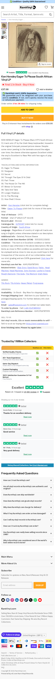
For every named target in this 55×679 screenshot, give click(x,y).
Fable (41, 267)
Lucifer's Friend (43, 270)
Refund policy (30, 653)
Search (4, 653)
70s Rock (5, 283)
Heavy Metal (26, 283)
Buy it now (28, 118)
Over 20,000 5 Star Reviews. (38, 73)
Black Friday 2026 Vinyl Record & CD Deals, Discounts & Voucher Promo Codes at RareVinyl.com (25, 659)
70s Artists (15, 283)
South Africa (24, 227)
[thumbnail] (4, 32)
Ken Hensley (14, 205)
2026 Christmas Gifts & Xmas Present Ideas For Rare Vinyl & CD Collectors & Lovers (25, 664)
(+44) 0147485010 (32, 308)
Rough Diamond (8, 274)
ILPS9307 (20, 224)
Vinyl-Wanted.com (39, 465)
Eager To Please (15, 208)
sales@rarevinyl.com (17, 305)
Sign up (40, 585)
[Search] (50, 14)
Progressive (38, 283)
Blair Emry (21, 267)
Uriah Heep (43, 274)
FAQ (2, 667)
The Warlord (31, 274)
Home (3, 20)
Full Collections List (8, 655)
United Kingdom (33, 635)
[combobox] (24, 14)
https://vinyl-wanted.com (37, 323)
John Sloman (30, 270)
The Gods (20, 274)
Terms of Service (15, 653)
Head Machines (16, 270)
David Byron (32, 267)
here (3, 302)
